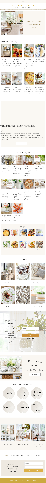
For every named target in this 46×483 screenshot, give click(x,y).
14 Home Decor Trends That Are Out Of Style (6, 89)
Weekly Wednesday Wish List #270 (17, 89)
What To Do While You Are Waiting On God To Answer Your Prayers (17, 63)
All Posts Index (14, 455)
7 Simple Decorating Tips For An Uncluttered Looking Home (6, 194)
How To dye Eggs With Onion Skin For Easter (17, 217)
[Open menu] (23, 1)
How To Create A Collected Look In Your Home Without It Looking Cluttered (28, 171)
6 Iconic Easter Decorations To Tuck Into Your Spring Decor (6, 169)
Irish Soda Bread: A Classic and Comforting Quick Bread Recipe (28, 195)
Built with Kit (30, 339)
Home (6, 455)
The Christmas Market (23, 444)
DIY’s (23, 306)
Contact (38, 455)
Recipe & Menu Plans (8, 307)
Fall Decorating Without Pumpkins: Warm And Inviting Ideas (6, 63)
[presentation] (6, 50)
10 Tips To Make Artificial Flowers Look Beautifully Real (6, 217)
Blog (22, 455)
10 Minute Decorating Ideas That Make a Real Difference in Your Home (17, 195)
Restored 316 (33, 480)
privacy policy (30, 455)
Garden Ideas (38, 306)
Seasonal (23, 283)
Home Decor (7, 283)
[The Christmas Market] (23, 432)
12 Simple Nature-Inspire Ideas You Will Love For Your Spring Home (17, 170)
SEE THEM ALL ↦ (40, 42)
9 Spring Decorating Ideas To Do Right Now (38, 193)
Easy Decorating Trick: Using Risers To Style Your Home (39, 169)
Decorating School (38, 283)
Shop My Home (8, 444)
